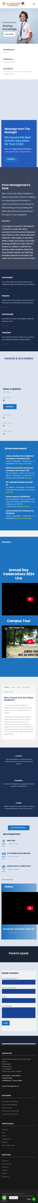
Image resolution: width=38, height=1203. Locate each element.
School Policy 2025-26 (9, 1114)
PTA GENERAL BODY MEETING (18, 853)
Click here (28, 478)
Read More (10, 407)
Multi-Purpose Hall (8, 1145)
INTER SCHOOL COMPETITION (19, 866)
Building (4, 1142)
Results (4, 1173)
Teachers (5, 1129)
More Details (9, 34)
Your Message (6, 1006)
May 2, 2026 (7, 423)
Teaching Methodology (10, 1101)
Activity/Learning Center (10, 1111)
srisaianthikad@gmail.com (10, 1086)
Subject (4, 997)
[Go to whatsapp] (4, 1197)
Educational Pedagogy (9, 1105)
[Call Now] (34, 1199)
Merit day (11, 840)
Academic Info (7, 1108)
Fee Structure (6, 1164)
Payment (5, 1167)
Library (4, 1136)
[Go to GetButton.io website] (4, 1201)
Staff (3, 1133)
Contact (5, 1170)
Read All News (7, 392)
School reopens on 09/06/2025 (18, 497)
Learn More (5, 289)
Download (5, 1177)
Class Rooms (6, 1139)
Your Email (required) (9, 988)
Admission (5, 1161)
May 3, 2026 (7, 398)
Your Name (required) (9, 978)
